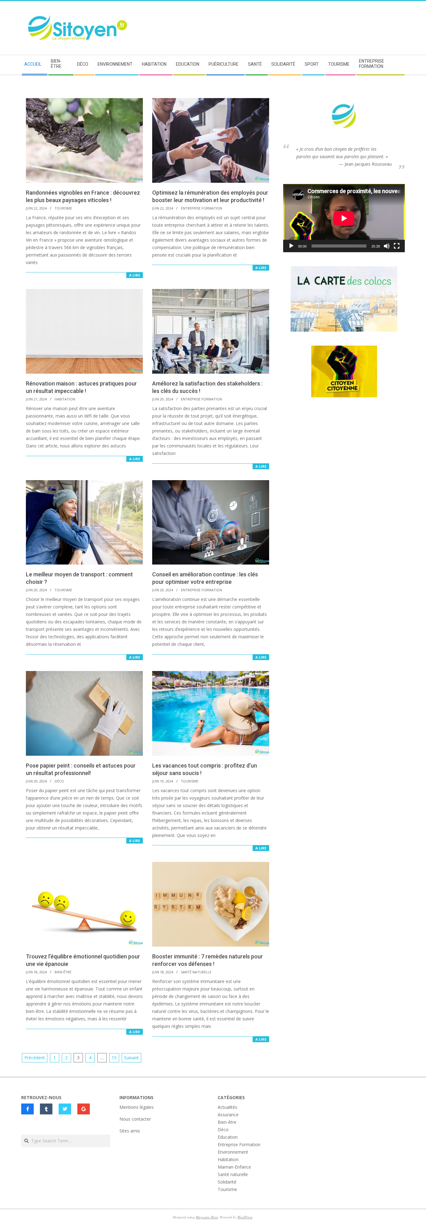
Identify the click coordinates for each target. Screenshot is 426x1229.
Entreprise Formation (201, 208)
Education (228, 1137)
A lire (134, 275)
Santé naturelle (196, 972)
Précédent (34, 1058)
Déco (59, 781)
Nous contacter (135, 1119)
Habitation (65, 399)
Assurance (228, 1115)
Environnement (233, 1152)
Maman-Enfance (234, 1167)
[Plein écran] (397, 246)
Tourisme (63, 208)
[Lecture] (291, 246)
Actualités (227, 1107)
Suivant (131, 1058)
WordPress (244, 1217)
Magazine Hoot (207, 1217)
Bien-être (63, 972)
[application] (344, 218)
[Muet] (387, 246)
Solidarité (227, 1182)
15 (114, 1058)
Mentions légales (136, 1107)
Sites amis (129, 1131)
